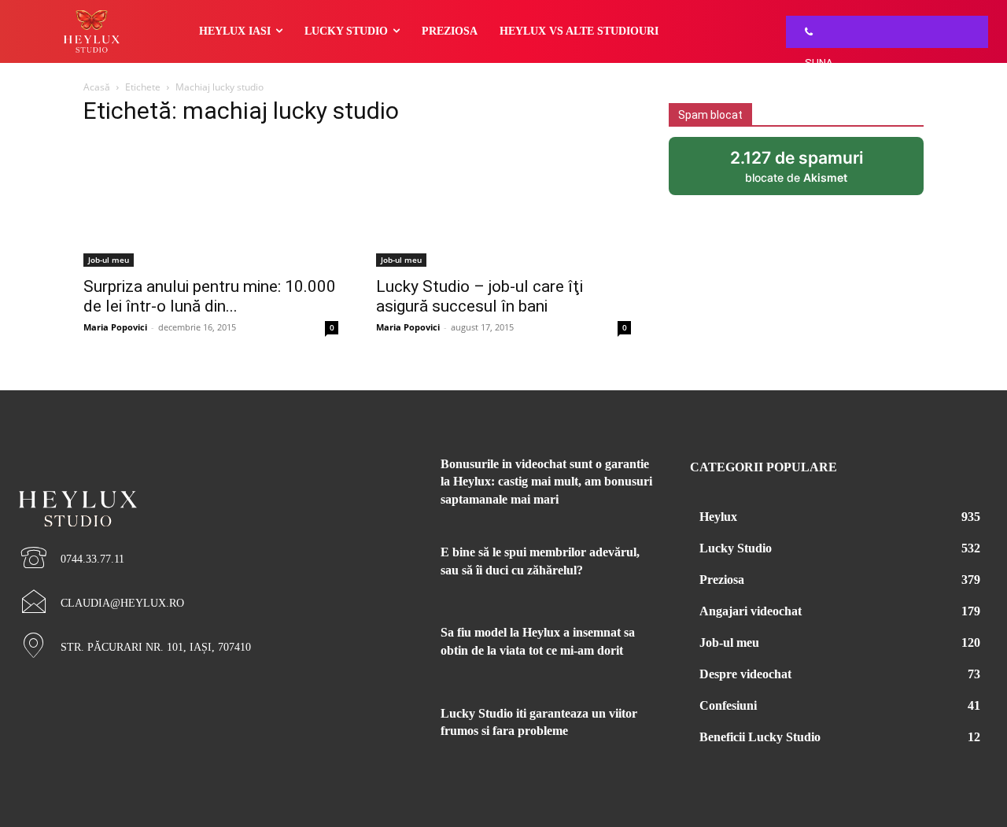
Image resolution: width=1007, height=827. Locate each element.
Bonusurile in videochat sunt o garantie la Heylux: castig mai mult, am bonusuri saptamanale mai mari (546, 481)
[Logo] (168, 481)
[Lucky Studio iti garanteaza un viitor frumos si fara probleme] (392, 729)
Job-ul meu (108, 259)
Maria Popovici (115, 327)
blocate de (812, 171)
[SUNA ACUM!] (805, 32)
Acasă (96, 87)
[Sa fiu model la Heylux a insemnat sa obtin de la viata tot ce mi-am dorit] (392, 648)
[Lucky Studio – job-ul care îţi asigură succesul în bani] (503, 204)
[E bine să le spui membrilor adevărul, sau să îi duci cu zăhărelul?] (392, 567)
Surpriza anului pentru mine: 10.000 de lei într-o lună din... (209, 296)
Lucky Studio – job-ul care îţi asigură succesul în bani (479, 296)
